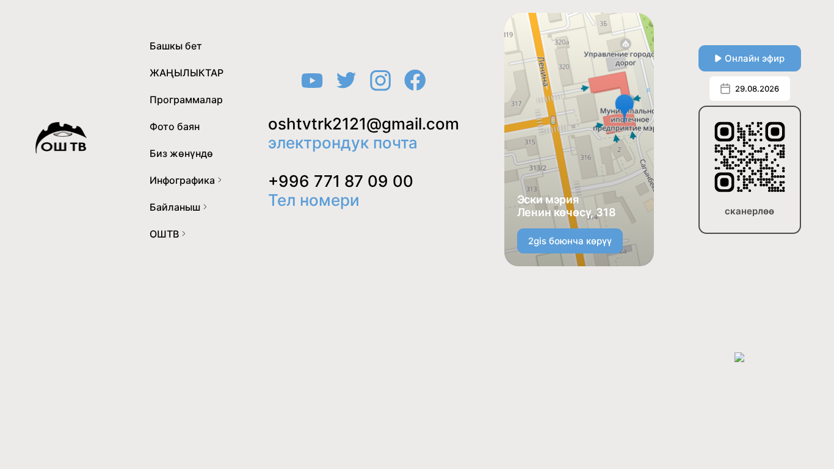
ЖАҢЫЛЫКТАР (186, 73)
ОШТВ (164, 234)
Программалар (186, 99)
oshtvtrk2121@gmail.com (363, 123)
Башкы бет (176, 46)
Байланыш (175, 207)
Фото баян (175, 126)
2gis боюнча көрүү (570, 241)
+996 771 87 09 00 (340, 181)
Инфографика (182, 180)
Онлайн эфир (755, 58)
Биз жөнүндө (181, 153)
